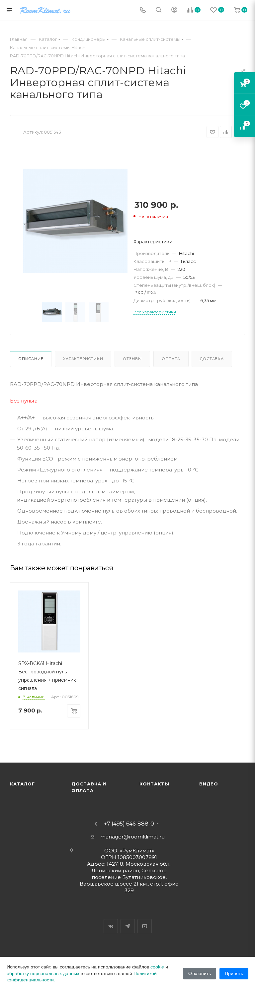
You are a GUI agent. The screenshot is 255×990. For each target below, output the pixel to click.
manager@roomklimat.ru (132, 837)
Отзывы (132, 358)
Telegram (128, 926)
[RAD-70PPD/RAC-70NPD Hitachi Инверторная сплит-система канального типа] (75, 220)
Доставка (211, 358)
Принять (234, 973)
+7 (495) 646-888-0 (129, 824)
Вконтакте (111, 926)
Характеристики (83, 358)
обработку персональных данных (43, 973)
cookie (157, 966)
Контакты (154, 783)
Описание (30, 358)
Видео (208, 783)
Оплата (171, 358)
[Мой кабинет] (174, 10)
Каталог (22, 783)
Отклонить (199, 973)
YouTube (144, 926)
